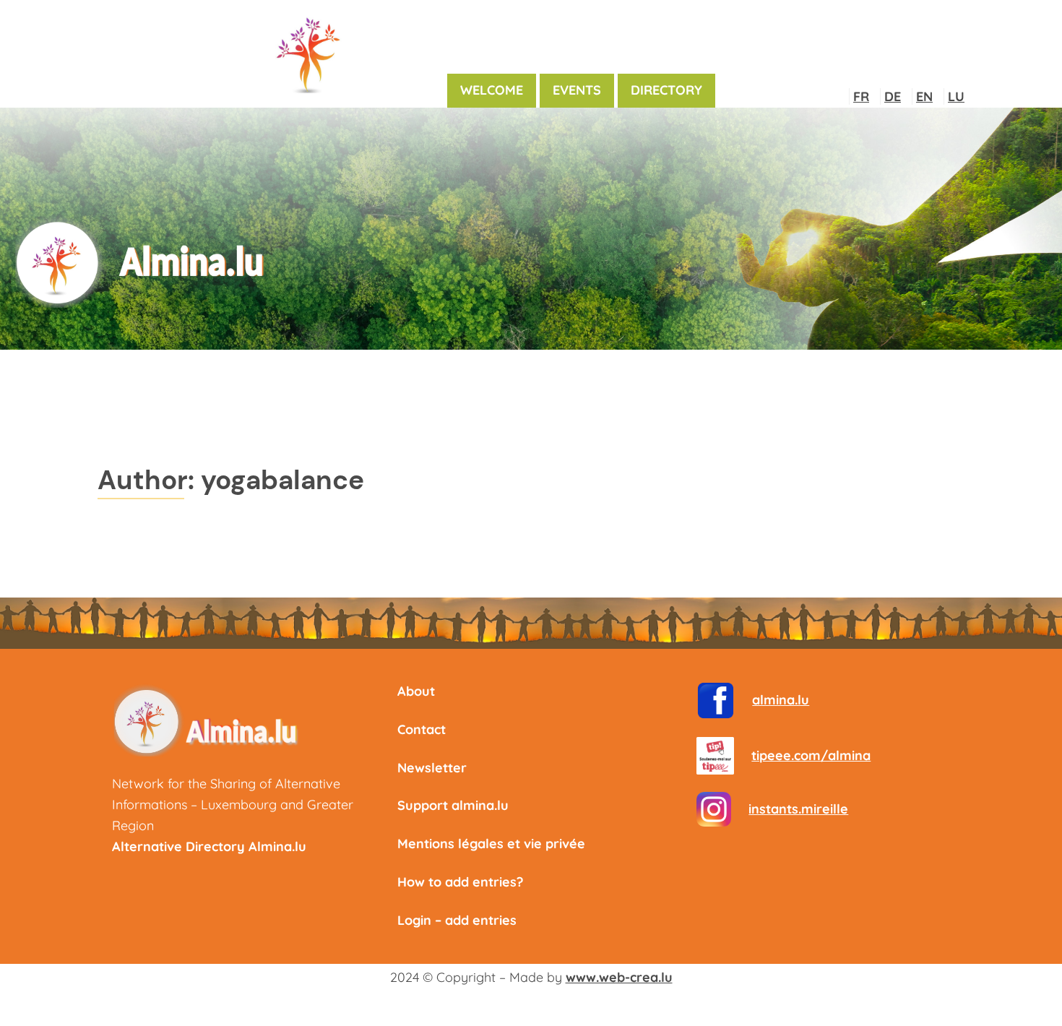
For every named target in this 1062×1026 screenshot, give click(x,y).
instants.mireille (798, 809)
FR (861, 96)
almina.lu (780, 699)
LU (956, 96)
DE (892, 96)
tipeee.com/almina (811, 755)
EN (924, 96)
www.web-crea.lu (619, 977)
